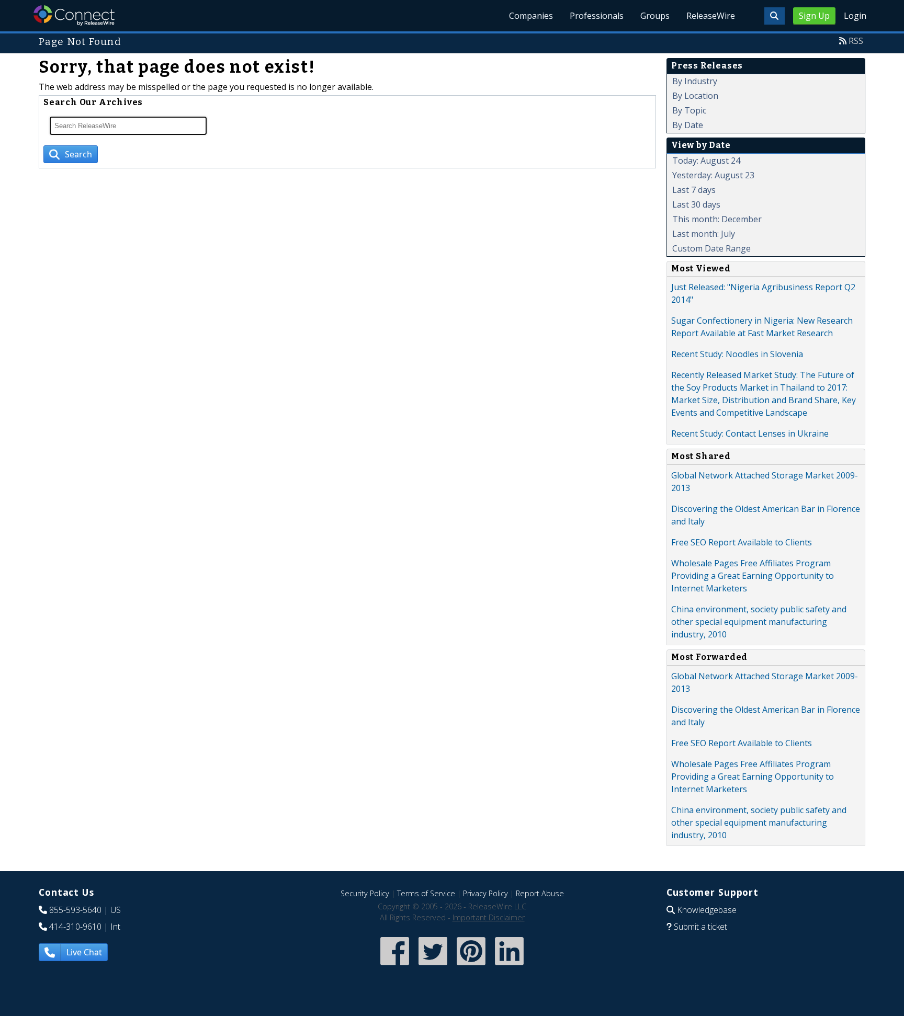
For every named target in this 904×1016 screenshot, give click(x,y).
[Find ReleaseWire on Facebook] (395, 966)
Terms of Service (426, 893)
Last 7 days (694, 190)
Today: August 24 (706, 160)
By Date (687, 125)
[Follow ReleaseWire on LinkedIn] (509, 966)
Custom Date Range (711, 248)
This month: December (717, 219)
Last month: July (703, 233)
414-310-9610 (75, 926)
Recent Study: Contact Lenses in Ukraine (750, 433)
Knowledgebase (707, 910)
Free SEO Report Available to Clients (741, 542)
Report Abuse (540, 893)
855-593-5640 (75, 910)
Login (855, 15)
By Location (695, 95)
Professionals (597, 15)
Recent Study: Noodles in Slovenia (737, 354)
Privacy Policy (485, 893)
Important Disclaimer (489, 917)
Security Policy (365, 893)
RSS (856, 41)
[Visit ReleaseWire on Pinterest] (471, 966)
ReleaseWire (710, 15)
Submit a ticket (700, 926)
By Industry (694, 81)
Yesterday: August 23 (713, 175)
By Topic (689, 110)
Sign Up (814, 15)
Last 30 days (696, 204)
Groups (655, 15)
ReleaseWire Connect (74, 15)
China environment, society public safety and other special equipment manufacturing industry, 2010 (758, 621)
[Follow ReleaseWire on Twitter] (433, 966)
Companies (531, 15)
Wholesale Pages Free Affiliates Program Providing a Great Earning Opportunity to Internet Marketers (752, 575)
